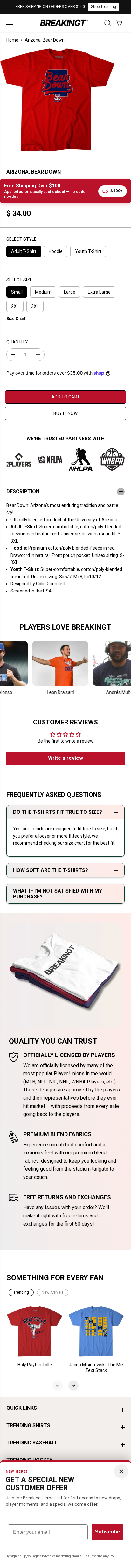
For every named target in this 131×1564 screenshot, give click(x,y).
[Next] (73, 1385)
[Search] (107, 23)
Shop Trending (103, 6)
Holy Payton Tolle (34, 1364)
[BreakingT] (64, 22)
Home (12, 40)
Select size (19, 279)
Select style (21, 239)
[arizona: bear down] (57, 100)
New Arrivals (53, 1292)
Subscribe (107, 1531)
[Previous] (57, 1385)
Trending (21, 1292)
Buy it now (65, 413)
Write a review (65, 758)
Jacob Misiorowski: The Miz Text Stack (96, 1367)
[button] (10, 23)
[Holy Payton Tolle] (35, 1331)
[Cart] (119, 23)
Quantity (17, 341)
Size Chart (15, 318)
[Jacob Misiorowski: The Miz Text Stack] (96, 1331)
